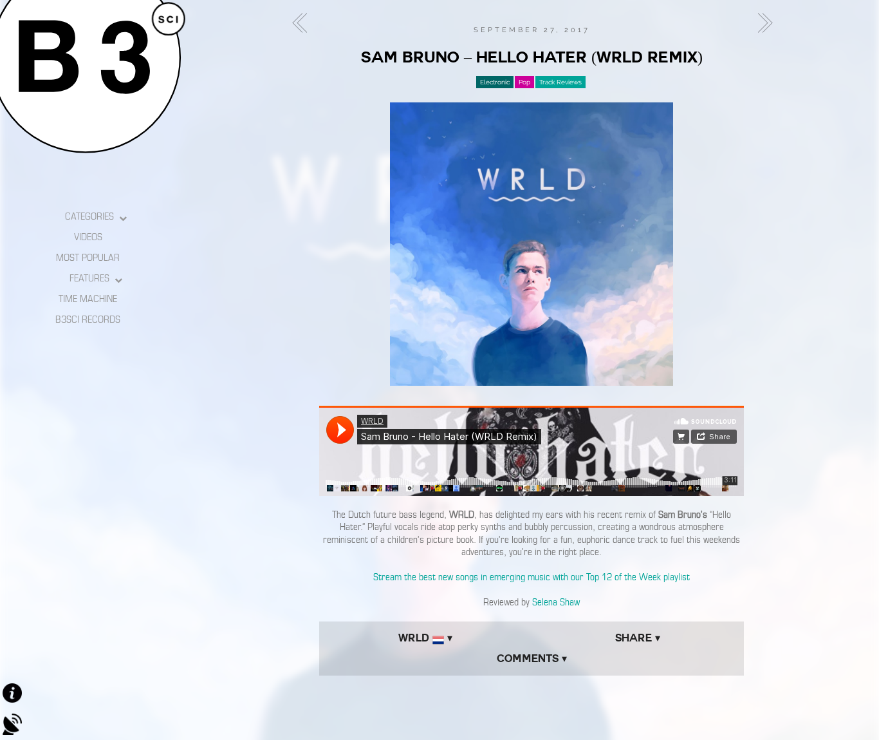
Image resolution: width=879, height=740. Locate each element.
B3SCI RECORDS (87, 319)
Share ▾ (637, 638)
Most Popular (88, 257)
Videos (88, 237)
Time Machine (88, 299)
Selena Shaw (556, 602)
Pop (524, 82)
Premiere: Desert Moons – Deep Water (303, 23)
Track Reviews (560, 82)
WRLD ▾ (425, 638)
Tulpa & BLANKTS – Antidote (761, 23)
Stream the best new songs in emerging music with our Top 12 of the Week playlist (531, 577)
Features (89, 278)
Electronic (495, 82)
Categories (89, 216)
